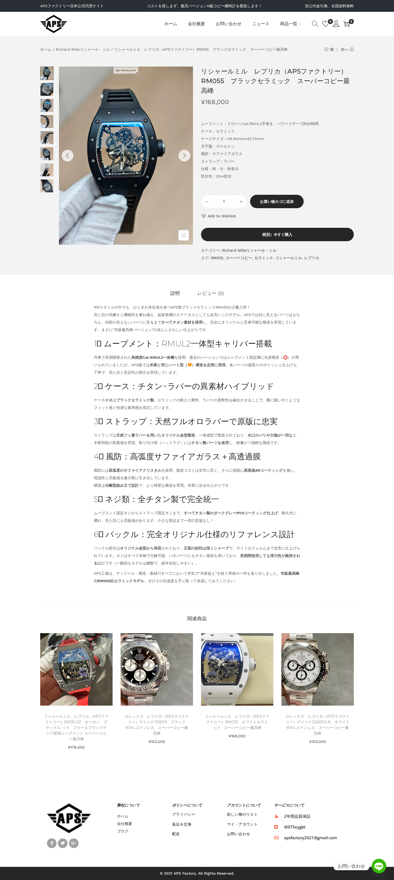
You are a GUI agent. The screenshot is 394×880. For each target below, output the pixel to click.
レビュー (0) (210, 293)
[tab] (175, 293)
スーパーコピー (239, 258)
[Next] (184, 156)
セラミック (263, 258)
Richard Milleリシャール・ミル (83, 49)
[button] (218, 216)
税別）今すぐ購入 (277, 234)
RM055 (217, 258)
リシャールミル (289, 258)
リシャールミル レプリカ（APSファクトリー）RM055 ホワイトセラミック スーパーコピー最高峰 (237, 722)
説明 (175, 293)
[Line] (379, 866)
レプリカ (311, 258)
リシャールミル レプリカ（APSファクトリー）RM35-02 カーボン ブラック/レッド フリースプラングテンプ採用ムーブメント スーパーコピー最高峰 (76, 727)
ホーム (45, 49)
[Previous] (67, 156)
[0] (325, 24)
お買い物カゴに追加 (277, 201)
